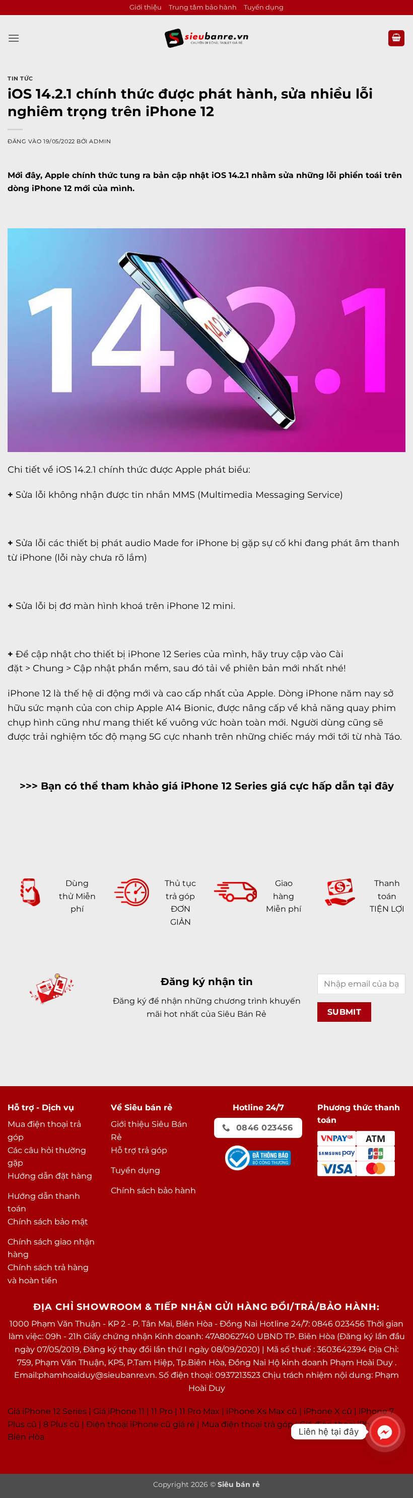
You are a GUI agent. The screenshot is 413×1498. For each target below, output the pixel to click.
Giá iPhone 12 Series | (49, 1411)
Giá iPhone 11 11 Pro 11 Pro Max (156, 1411)
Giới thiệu (145, 7)
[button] (14, 38)
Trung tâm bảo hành (203, 7)
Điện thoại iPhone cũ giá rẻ (140, 1424)
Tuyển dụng (264, 7)
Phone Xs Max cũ (262, 1411)
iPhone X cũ (328, 1411)
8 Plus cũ (61, 1424)
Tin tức (20, 78)
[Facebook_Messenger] (384, 1431)
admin (100, 141)
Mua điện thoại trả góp (247, 1424)
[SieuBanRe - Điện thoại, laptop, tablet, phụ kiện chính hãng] (206, 38)
